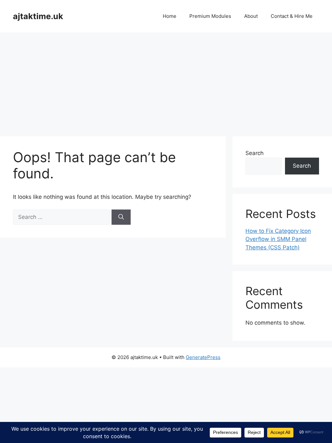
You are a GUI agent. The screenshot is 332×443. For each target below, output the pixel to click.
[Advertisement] (166, 81)
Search (254, 153)
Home (169, 16)
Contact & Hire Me (292, 16)
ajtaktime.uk (38, 16)
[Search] (121, 217)
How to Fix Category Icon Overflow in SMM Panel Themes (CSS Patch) (278, 239)
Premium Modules (210, 16)
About (251, 16)
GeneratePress (203, 357)
